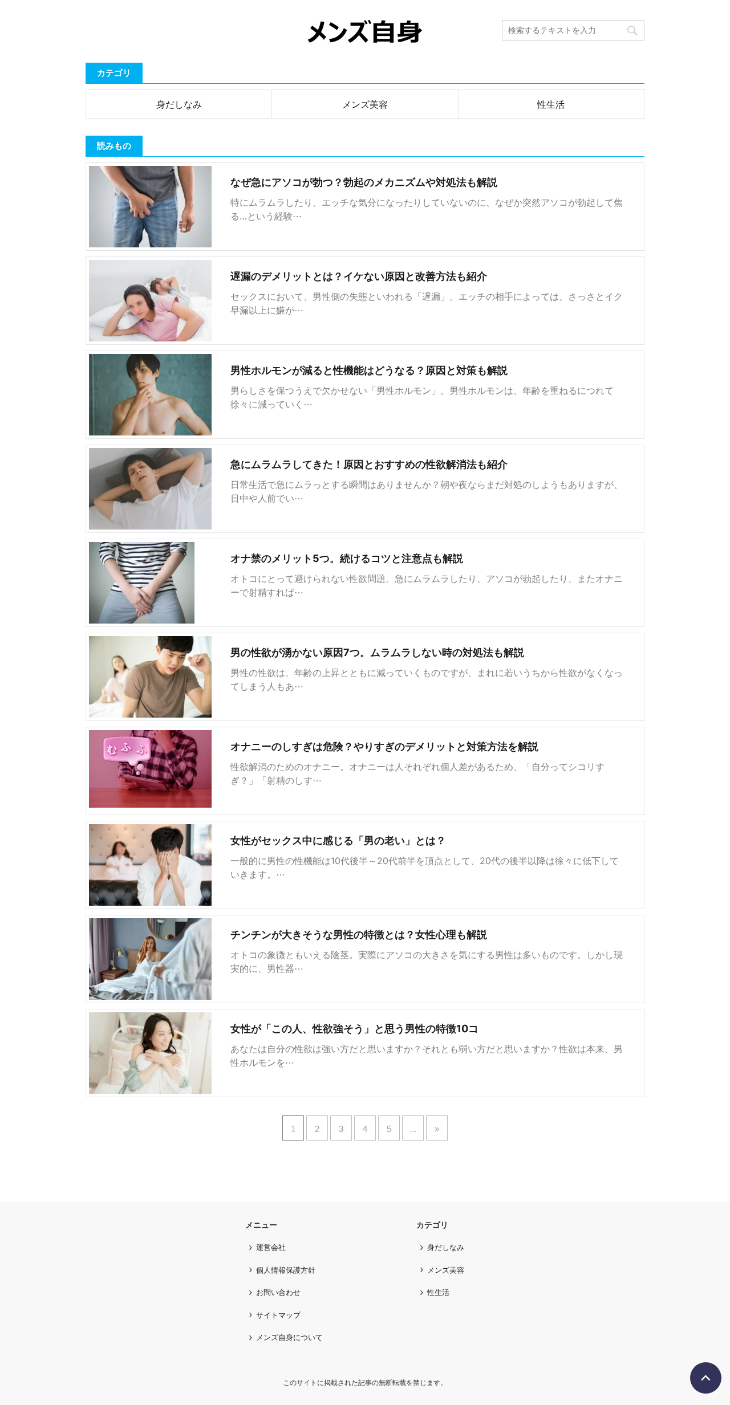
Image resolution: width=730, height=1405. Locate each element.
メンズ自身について (289, 1337)
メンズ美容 (365, 104)
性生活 (551, 104)
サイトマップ (278, 1315)
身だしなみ (179, 104)
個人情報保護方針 (285, 1269)
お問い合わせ (278, 1292)
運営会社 (271, 1247)
